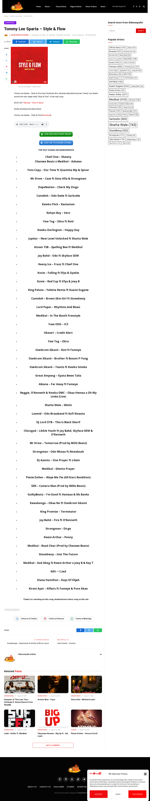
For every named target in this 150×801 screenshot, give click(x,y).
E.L (124, 62)
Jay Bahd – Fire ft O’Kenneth (58, 520)
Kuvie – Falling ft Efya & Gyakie (58, 273)
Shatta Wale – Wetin (58, 405)
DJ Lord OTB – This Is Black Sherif (58, 422)
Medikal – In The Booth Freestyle (58, 315)
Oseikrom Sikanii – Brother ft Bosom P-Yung (58, 358)
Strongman (116, 135)
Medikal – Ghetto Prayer (58, 469)
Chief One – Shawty (58, 157)
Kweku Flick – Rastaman (58, 204)
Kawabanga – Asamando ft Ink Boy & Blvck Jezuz (28, 643)
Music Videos (91, 6)
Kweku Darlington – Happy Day (58, 230)
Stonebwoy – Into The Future (58, 554)
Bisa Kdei (113, 55)
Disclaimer (59, 787)
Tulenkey (131, 135)
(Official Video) (117, 47)
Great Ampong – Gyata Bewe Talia (58, 375)
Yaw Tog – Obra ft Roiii (58, 221)
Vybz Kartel (116, 139)
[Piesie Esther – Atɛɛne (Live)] (86, 718)
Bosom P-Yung (115, 59)
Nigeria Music (76, 6)
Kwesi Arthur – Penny (58, 537)
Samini (133, 115)
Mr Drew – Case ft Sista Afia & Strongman (58, 178)
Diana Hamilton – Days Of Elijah (58, 580)
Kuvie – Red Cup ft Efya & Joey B (58, 281)
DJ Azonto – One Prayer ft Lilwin (58, 460)
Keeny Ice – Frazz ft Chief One (58, 264)
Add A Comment (53, 745)
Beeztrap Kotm (129, 51)
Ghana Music (61, 6)
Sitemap (70, 787)
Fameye (115, 66)
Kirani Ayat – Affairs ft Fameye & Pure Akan (58, 588)
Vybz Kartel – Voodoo (66, 643)
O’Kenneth (115, 107)
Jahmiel (113, 70)
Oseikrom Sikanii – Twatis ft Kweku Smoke (58, 367)
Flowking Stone (131, 67)
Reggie (112, 115)
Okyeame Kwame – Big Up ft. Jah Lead (53, 734)
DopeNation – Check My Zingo (58, 187)
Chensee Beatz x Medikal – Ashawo (58, 161)
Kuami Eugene (119, 86)
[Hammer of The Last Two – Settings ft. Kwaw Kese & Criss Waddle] (19, 684)
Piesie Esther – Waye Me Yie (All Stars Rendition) (58, 477)
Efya (132, 62)
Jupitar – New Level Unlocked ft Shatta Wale (58, 238)
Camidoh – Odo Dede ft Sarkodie (58, 195)
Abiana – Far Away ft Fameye (58, 384)
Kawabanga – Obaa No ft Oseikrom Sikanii (58, 503)
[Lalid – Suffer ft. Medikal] (19, 718)
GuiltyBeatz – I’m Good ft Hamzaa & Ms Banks (58, 494)
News (103, 6)
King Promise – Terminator (58, 511)
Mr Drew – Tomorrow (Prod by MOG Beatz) (58, 443)
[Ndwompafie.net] (17, 6)
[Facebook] (6, 54)
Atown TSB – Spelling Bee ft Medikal (58, 247)
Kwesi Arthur (118, 94)
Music (47, 6)
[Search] (143, 6)
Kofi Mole (116, 81)
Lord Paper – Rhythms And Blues (58, 307)
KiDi (127, 74)
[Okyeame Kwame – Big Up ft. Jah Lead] (53, 718)
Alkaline (131, 47)
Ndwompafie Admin (19, 35)
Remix (122, 115)
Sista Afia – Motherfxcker (83, 699)
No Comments (79, 35)
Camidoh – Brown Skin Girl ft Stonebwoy (58, 298)
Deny (118, 794)
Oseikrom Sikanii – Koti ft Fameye (58, 350)
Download (46, 115)
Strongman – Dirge (58, 528)
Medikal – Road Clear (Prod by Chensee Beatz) (58, 546)
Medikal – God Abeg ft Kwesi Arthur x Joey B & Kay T (58, 563)
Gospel (74, 729)
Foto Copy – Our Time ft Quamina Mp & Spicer (58, 170)
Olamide (112, 104)
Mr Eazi (135, 100)
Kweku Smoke (116, 90)
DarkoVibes (130, 59)
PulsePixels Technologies (86, 793)
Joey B (136, 70)
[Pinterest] (6, 66)
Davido (114, 62)
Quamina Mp (129, 111)
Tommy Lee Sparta (12, 610)
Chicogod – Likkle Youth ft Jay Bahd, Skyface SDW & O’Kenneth (58, 432)
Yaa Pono (114, 143)
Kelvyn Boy (115, 74)
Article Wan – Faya (46, 699)
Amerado (115, 51)
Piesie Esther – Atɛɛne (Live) (84, 733)
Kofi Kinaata (131, 78)
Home (38, 6)
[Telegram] (6, 72)
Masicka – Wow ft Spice (33, 103)
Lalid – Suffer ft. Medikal (15, 733)
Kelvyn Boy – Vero (58, 213)
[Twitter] (6, 60)
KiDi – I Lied (58, 571)
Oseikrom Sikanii (126, 104)
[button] (145, 774)
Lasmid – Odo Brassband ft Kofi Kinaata (58, 413)
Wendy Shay (133, 139)
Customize (137, 794)
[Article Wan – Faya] (53, 684)
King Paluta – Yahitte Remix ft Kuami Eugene (58, 290)
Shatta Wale (123, 125)
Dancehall (10, 23)
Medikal (118, 99)
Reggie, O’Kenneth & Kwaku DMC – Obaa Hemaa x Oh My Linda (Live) (58, 394)
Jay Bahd (124, 70)
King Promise (115, 78)
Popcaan (114, 111)
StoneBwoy (118, 130)
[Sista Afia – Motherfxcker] (86, 684)
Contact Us (45, 787)
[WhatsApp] (6, 78)
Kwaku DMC (137, 86)
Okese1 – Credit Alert (58, 333)
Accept (98, 794)
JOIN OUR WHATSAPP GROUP (57, 134)
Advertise (82, 787)
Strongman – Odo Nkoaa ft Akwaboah (58, 451)
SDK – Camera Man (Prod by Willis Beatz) (58, 486)
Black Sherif (125, 55)
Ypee (126, 143)
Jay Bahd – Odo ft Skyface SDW (58, 255)
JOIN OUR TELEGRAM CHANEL (57, 143)
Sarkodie (118, 119)
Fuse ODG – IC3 (58, 324)
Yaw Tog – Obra (58, 341)
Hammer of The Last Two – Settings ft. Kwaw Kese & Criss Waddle (18, 702)
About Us (32, 787)
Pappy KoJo (128, 107)
